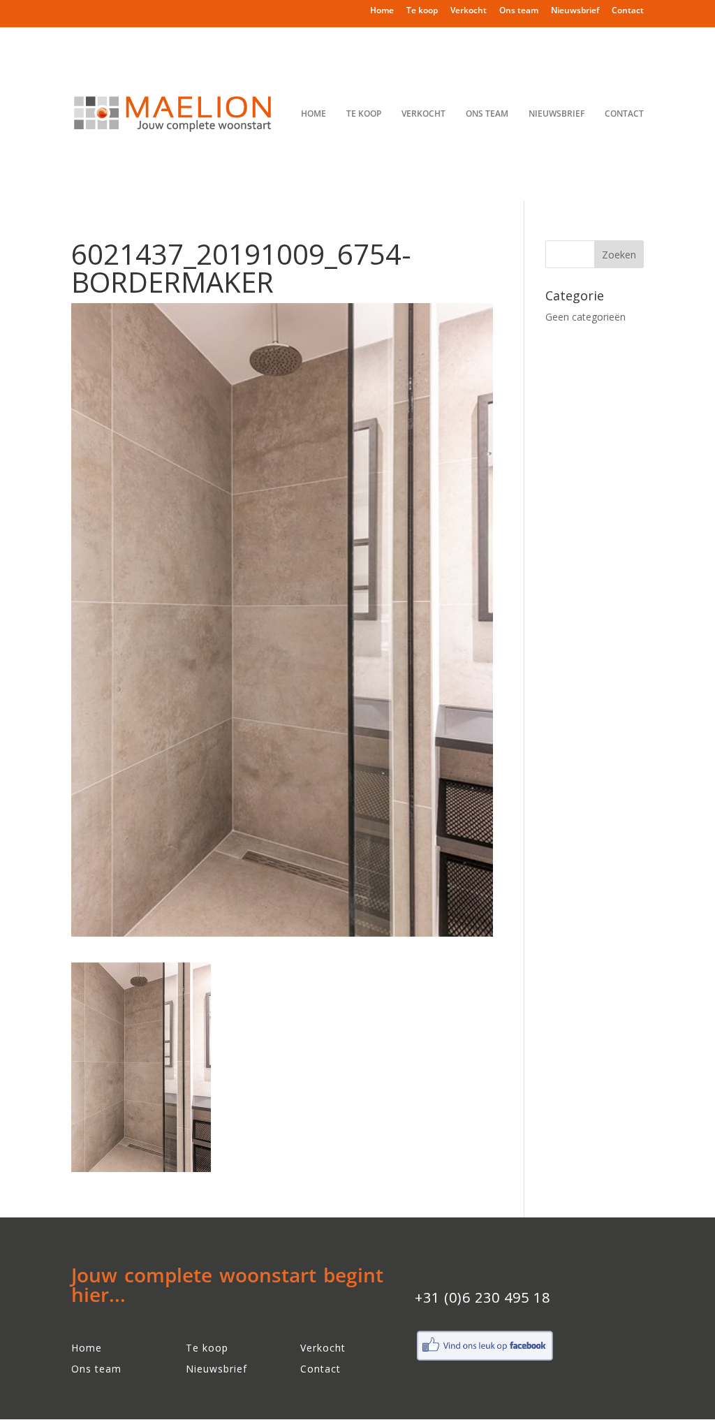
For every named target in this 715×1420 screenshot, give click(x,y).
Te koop (422, 11)
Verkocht (468, 11)
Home (382, 11)
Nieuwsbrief (575, 11)
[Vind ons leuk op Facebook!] (484, 1359)
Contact (628, 11)
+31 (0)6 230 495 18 (482, 1297)
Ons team (518, 11)
